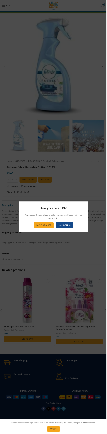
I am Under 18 (64, 225)
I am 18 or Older (44, 225)
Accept (53, 429)
